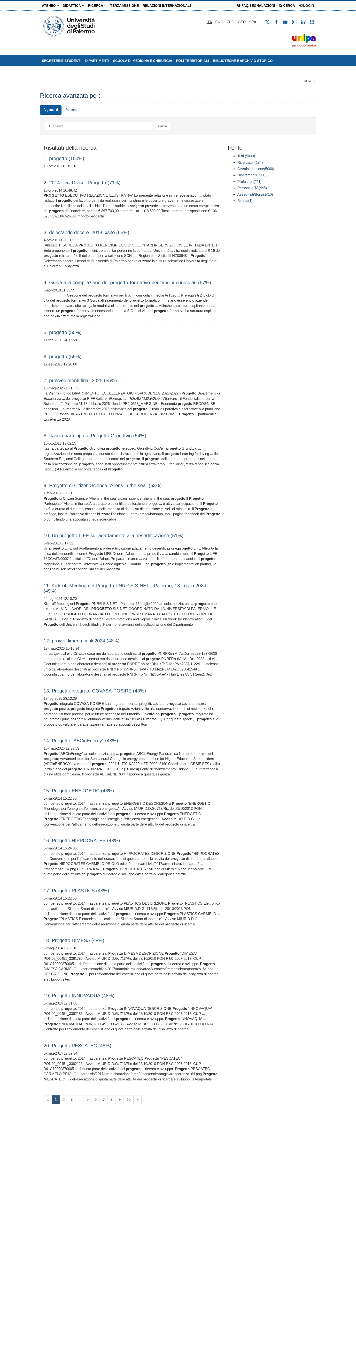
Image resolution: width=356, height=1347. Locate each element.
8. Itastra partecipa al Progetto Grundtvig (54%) (95, 435)
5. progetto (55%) (63, 332)
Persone (71, 110)
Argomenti (51, 110)
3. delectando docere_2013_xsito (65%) (86, 232)
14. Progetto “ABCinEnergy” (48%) (81, 740)
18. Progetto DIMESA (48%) (74, 940)
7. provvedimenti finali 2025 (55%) (80, 380)
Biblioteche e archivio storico (243, 61)
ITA (209, 22)
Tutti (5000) (246, 156)
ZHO (230, 22)
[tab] (51, 110)
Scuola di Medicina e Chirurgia (142, 61)
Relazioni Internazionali (167, 5)
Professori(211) (249, 181)
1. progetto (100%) (64, 158)
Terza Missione (124, 5)
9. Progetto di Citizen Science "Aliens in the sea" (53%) (103, 485)
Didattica (72, 5)
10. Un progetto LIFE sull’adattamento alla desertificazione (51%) (114, 535)
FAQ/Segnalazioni (257, 5)
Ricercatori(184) (250, 162)
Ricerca (96, 5)
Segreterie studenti (61, 61)
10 (129, 1099)
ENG (219, 22)
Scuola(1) (245, 201)
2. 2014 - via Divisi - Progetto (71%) (82, 182)
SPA (252, 22)
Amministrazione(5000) (255, 169)
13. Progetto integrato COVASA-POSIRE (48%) (95, 690)
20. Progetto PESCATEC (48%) (77, 1045)
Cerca (288, 5)
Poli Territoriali (192, 61)
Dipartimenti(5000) (251, 175)
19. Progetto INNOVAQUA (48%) (79, 995)
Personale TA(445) (252, 188)
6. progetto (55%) (63, 356)
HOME (308, 81)
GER (242, 22)
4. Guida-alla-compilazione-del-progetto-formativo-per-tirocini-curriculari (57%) (127, 282)
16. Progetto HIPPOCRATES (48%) (82, 840)
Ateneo (49, 5)
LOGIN (308, 5)
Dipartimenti (97, 61)
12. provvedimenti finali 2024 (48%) (82, 640)
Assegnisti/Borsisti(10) (255, 194)
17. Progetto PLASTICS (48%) (76, 890)
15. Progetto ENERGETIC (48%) (79, 790)
